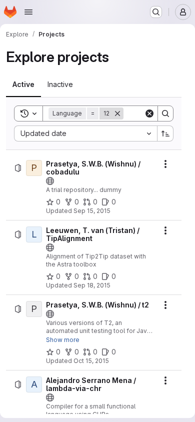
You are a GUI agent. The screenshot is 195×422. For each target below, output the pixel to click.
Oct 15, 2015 (91, 360)
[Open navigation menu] (28, 12)
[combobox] (85, 134)
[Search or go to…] (156, 12)
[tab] (23, 84)
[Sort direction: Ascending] (166, 134)
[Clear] (150, 114)
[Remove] (118, 114)
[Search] (166, 114)
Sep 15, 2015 (92, 210)
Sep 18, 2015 (92, 285)
